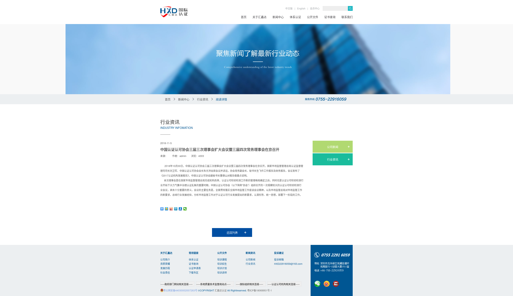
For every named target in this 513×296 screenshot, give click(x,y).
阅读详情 (221, 99)
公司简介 (165, 259)
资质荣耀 (165, 263)
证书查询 (329, 17)
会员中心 (315, 8)
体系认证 (295, 17)
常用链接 (193, 253)
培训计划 (222, 268)
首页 (243, 17)
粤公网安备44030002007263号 (180, 290)
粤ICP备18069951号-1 (259, 290)
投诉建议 (279, 253)
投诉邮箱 (279, 259)
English (301, 8)
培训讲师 (222, 272)
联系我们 (347, 17)
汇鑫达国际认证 (188, 11)
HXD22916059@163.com (288, 263)
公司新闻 (332, 147)
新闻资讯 (250, 253)
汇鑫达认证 (221, 290)
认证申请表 (195, 268)
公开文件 (312, 17)
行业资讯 (332, 159)
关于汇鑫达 (259, 17)
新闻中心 (278, 17)
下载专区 (193, 272)
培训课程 (222, 259)
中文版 (289, 8)
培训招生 (222, 263)
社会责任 (165, 272)
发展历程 (165, 268)
